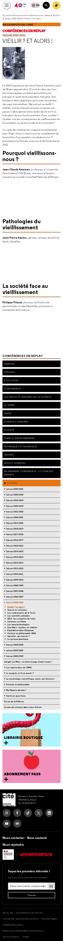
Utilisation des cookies (13, 924)
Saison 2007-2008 (14, 591)
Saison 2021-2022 (14, 511)
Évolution (11, 380)
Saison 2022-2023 (14, 506)
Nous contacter (14, 838)
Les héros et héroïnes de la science (27, 396)
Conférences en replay (38, 15)
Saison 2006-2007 (14, 596)
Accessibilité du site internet (29, 912)
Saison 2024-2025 (14, 494)
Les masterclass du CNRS (19, 667)
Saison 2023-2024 (14, 500)
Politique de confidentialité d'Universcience (23, 930)
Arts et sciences (15, 463)
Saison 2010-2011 (14, 574)
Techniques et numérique (20, 446)
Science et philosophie (18, 684)
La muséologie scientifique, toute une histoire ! (30, 678)
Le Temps (9, 405)
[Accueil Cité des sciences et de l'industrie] (9, 799)
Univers (9, 454)
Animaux (9, 363)
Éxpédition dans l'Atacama (20, 630)
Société (9, 429)
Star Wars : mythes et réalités (22, 627)
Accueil (6, 15)
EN (37, 5)
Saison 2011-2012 (14, 568)
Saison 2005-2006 (13, 18)
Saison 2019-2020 (14, 523)
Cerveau (9, 372)
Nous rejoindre (13, 844)
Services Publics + (11, 936)
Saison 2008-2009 (14, 585)
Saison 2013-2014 (14, 557)
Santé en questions (16, 695)
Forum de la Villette (14, 701)
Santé (7, 413)
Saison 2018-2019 (14, 528)
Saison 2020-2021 (14, 517)
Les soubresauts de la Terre (21, 613)
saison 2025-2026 (14, 489)
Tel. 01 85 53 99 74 (27, 803)
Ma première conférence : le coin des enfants (28, 473)
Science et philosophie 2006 (21, 633)
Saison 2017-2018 (14, 534)
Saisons (56, 15)
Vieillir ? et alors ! (27, 41)
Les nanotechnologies (18, 624)
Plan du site (8, 912)
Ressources (18, 15)
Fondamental (12, 388)
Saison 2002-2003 (14, 656)
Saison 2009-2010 (14, 579)
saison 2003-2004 (14, 650)
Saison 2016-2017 (14, 540)
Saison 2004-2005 (14, 644)
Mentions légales (49, 918)
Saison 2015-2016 (14, 545)
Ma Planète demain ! (16, 690)
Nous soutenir (37, 838)
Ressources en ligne (18, 24)
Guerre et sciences (17, 610)
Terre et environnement (19, 438)
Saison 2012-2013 (14, 562)
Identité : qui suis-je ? (18, 636)
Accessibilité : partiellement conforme (21, 918)
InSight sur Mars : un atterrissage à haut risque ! (28, 661)
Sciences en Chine (16, 622)
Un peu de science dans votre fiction (23, 707)
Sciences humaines (16, 421)
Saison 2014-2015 (14, 551)
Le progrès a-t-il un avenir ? (20, 673)
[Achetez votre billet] (56, 5)
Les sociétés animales (18, 616)
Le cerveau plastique (17, 639)
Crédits (25, 936)
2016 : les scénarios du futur (21, 619)
